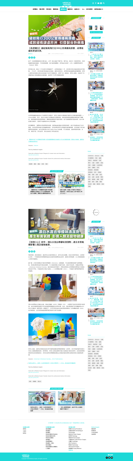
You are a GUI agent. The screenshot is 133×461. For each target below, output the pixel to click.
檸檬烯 (34, 381)
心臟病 (93, 165)
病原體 (30, 164)
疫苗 (101, 174)
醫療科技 (70, 9)
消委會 (99, 172)
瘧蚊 (39, 164)
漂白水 (39, 381)
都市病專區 (89, 9)
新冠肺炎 (90, 172)
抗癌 (98, 167)
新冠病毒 (96, 169)
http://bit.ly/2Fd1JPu (33, 160)
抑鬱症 (93, 167)
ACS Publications (57, 359)
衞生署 (89, 184)
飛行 (47, 164)
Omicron (97, 155)
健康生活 (76, 9)
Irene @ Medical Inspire (58, 53)
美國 (102, 179)
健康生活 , (92, 52)
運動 (94, 184)
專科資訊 (48, 9)
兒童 (100, 160)
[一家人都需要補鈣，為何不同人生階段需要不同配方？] (71, 398)
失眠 (102, 162)
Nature (36, 145)
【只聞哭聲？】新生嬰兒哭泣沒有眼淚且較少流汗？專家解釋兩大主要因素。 (66, 422)
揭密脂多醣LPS (98, 9)
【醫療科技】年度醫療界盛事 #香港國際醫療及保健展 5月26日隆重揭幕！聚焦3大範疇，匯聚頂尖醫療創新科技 (41, 191)
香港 (89, 186)
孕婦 (89, 165)
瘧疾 (35, 164)
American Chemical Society (42, 359)
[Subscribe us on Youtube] (112, 457)
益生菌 (97, 177)
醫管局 (98, 184)
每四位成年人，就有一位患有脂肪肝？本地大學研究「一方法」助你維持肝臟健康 (52, 363)
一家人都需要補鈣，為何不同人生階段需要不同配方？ (71, 408)
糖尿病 (93, 179)
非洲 (43, 164)
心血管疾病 (99, 165)
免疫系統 (95, 160)
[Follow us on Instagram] (109, 457)
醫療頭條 (55, 9)
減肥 (89, 174)
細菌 (98, 179)
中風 (96, 158)
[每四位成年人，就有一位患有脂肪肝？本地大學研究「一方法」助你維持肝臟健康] (41, 398)
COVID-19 (90, 155)
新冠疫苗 (90, 169)
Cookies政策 (94, 432)
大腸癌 (97, 162)
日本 (95, 172)
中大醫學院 (90, 158)
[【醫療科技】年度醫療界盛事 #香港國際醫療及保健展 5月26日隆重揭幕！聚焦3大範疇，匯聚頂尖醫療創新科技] (41, 180)
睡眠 (102, 177)
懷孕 (89, 167)
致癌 (93, 181)
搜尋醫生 (35, 9)
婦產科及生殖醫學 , (99, 254)
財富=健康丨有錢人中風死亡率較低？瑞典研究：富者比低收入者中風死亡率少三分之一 (71, 191)
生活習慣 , (98, 134)
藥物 (101, 181)
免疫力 (89, 160)
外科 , (95, 134)
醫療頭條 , (92, 112)
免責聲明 (93, 434)
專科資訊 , (92, 255)
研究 (89, 179)
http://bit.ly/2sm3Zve (33, 154)
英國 (97, 181)
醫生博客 (42, 9)
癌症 (89, 177)
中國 (102, 155)
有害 (30, 381)
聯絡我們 (93, 428)
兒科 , (95, 254)
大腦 (93, 162)
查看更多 (71, 450)
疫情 (97, 174)
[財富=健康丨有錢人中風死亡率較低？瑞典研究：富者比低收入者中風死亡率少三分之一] (71, 180)
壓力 (89, 162)
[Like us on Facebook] (107, 457)
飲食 (103, 184)
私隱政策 (93, 430)
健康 (100, 158)
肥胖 (89, 181)
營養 (93, 174)
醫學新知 (63, 9)
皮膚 (93, 177)
